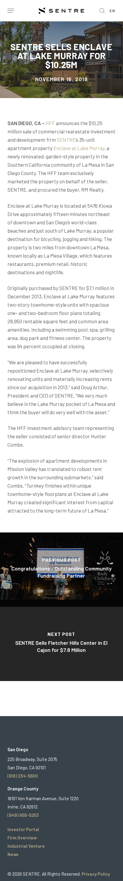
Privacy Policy (96, 874)
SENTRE (66, 140)
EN (113, 11)
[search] (100, 10)
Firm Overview (22, 837)
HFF (50, 123)
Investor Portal (23, 829)
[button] (10, 11)
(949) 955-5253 (23, 815)
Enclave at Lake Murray (78, 148)
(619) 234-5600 (22, 775)
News (13, 854)
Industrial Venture (26, 846)
